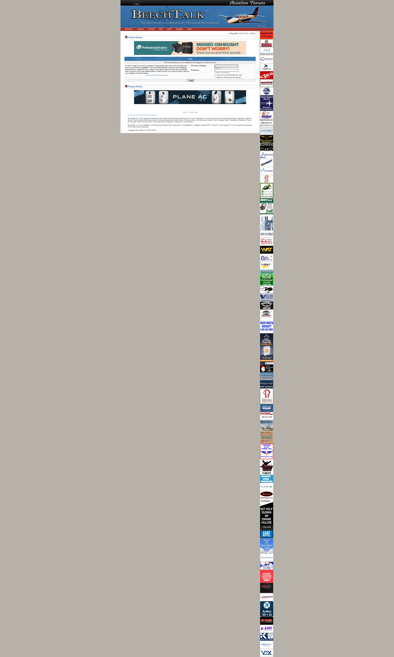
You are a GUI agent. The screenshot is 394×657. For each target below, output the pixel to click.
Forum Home (135, 37)
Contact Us (154, 115)
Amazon (140, 29)
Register (179, 29)
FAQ (161, 29)
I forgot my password (222, 72)
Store (189, 29)
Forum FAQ (145, 115)
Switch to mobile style (190, 112)
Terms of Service (133, 115)
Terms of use (151, 75)
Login (169, 29)
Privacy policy (163, 75)
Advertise (129, 29)
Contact (151, 29)
